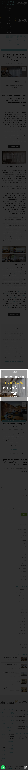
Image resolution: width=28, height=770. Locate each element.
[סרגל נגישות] (25, 767)
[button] (2, 371)
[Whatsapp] (3, 767)
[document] (14, 385)
